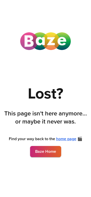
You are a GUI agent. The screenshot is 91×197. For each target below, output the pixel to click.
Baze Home (45, 151)
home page (66, 138)
